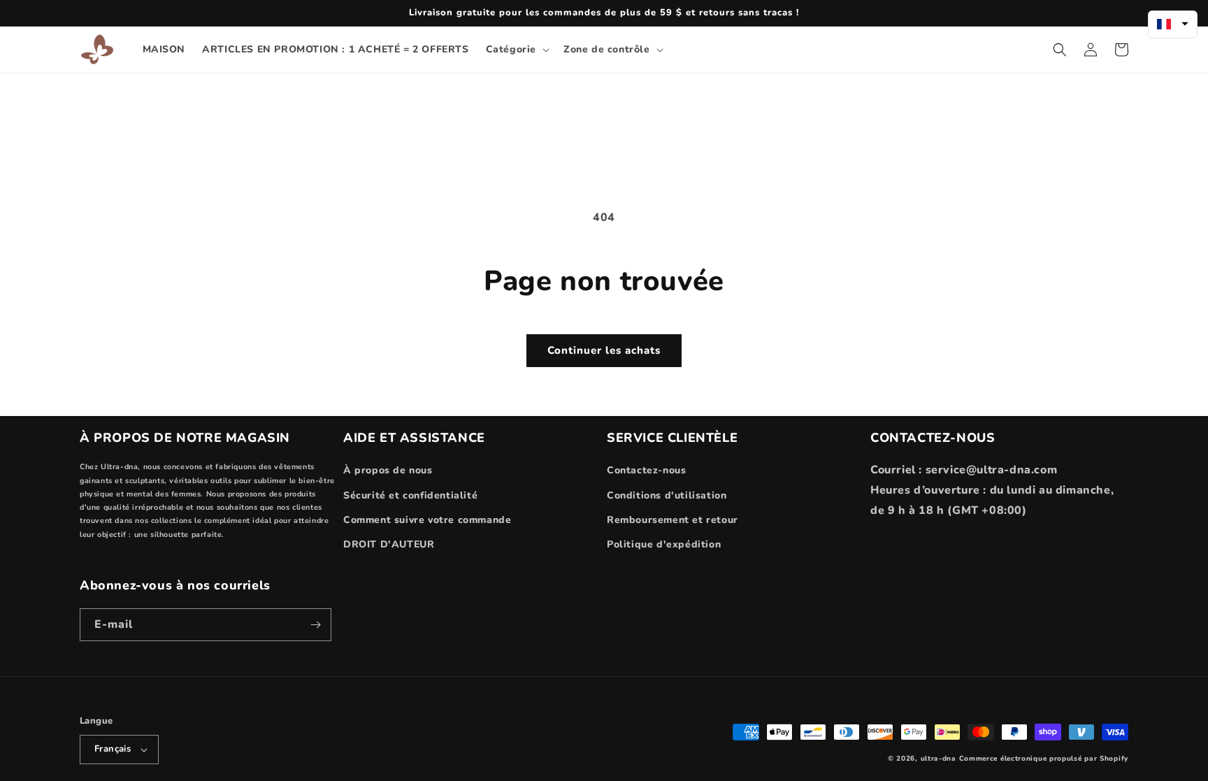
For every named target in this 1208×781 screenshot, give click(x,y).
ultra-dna (938, 759)
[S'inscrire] (315, 624)
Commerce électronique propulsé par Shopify (1043, 759)
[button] (516, 49)
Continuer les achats (604, 350)
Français (112, 749)
